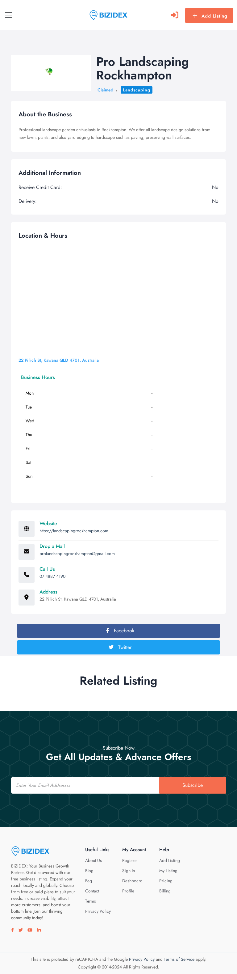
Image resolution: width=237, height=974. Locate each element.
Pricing (166, 881)
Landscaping (136, 90)
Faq (88, 881)
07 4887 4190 (52, 576)
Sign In (128, 870)
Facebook (123, 630)
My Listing (168, 870)
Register (129, 860)
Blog (89, 870)
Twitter (124, 647)
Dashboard (132, 881)
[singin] (174, 15)
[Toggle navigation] (8, 15)
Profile (128, 891)
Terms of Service (179, 959)
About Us (93, 860)
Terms (90, 901)
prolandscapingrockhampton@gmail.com (77, 553)
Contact (92, 891)
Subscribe (192, 785)
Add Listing (214, 16)
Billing (165, 891)
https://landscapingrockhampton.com (74, 531)
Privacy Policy (98, 911)
